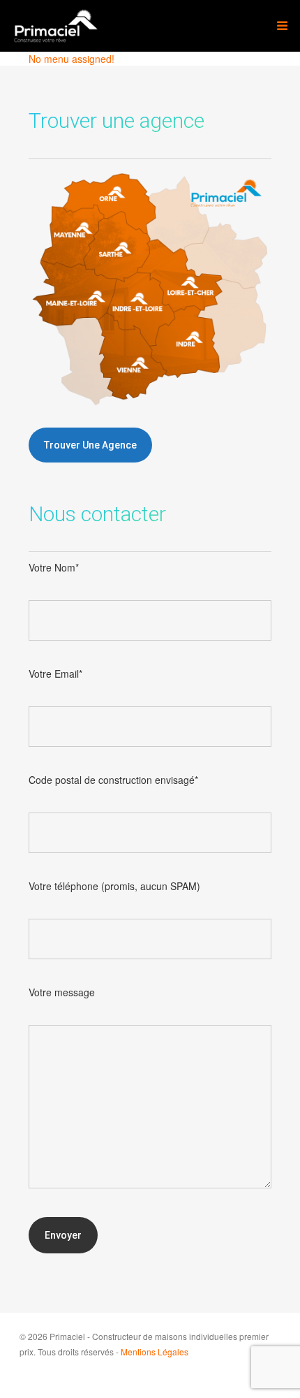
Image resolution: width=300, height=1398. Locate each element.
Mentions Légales (154, 1351)
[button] (90, 445)
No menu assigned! (71, 59)
